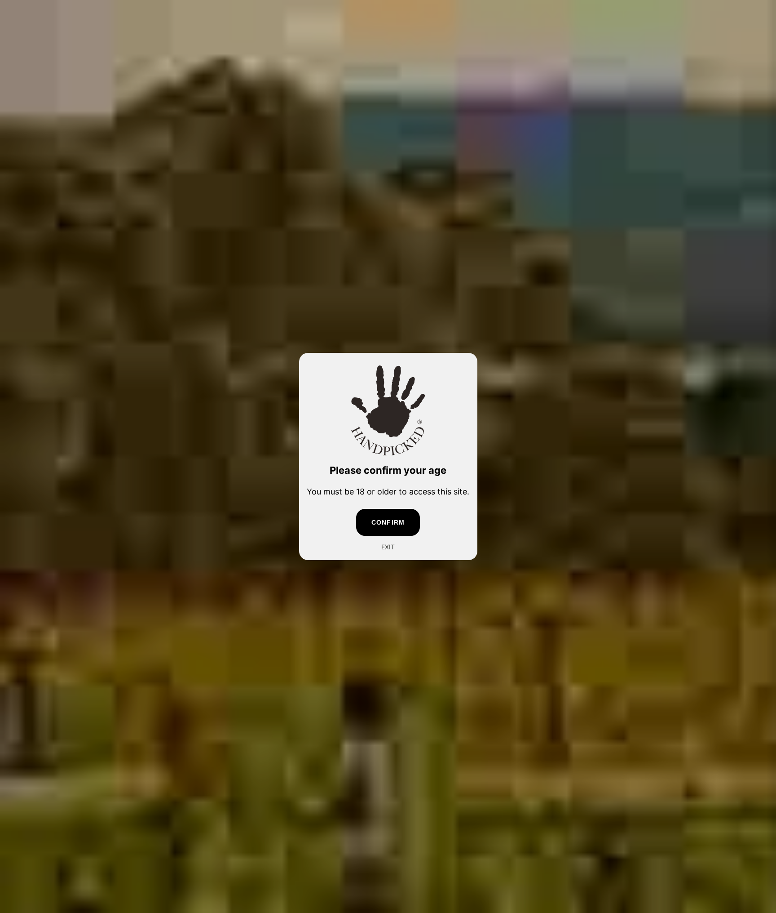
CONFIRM (388, 522)
